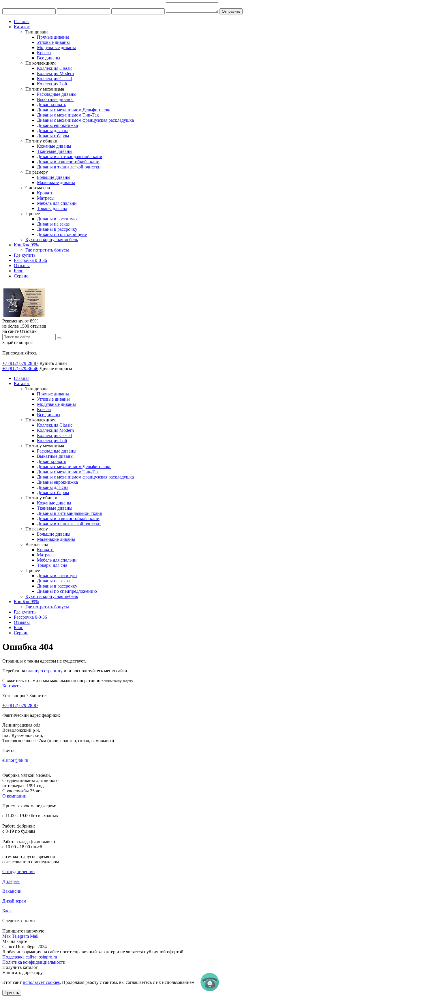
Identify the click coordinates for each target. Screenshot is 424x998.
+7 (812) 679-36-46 (20, 368)
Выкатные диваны (55, 99)
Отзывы (22, 265)
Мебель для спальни (57, 203)
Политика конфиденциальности (33, 962)
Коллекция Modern (55, 73)
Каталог (22, 26)
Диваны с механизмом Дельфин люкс (74, 109)
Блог (18, 270)
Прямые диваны (53, 37)
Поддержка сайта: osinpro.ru (29, 956)
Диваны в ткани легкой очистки (69, 166)
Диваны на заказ (53, 224)
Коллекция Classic (54, 68)
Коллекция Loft (52, 83)
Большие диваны (53, 177)
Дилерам (11, 881)
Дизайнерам (14, 900)
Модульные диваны (56, 47)
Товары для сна (52, 208)
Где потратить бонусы (47, 249)
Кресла (44, 52)
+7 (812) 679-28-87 (20, 363)
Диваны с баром (53, 135)
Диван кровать (51, 104)
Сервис (21, 275)
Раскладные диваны (56, 94)
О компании (14, 795)
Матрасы (46, 198)
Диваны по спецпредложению (67, 591)
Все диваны (48, 57)
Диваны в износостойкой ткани (68, 161)
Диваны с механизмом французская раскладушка (85, 120)
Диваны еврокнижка (57, 125)
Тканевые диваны (54, 151)
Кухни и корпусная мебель (51, 239)
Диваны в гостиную (57, 218)
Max (6, 936)
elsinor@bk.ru (15, 760)
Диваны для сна (52, 130)
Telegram (20, 936)
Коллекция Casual (54, 78)
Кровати (45, 192)
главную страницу (44, 670)
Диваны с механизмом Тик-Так (68, 114)
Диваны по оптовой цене (62, 234)
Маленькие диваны (56, 182)
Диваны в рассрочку (57, 229)
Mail (34, 936)
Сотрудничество (18, 871)
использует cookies (41, 982)
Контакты (12, 685)
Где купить (24, 255)
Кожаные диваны (54, 146)
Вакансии (12, 891)
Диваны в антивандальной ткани (69, 156)
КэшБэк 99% (26, 244)
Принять (12, 993)
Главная (21, 21)
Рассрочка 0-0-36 (30, 260)
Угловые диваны (53, 42)
